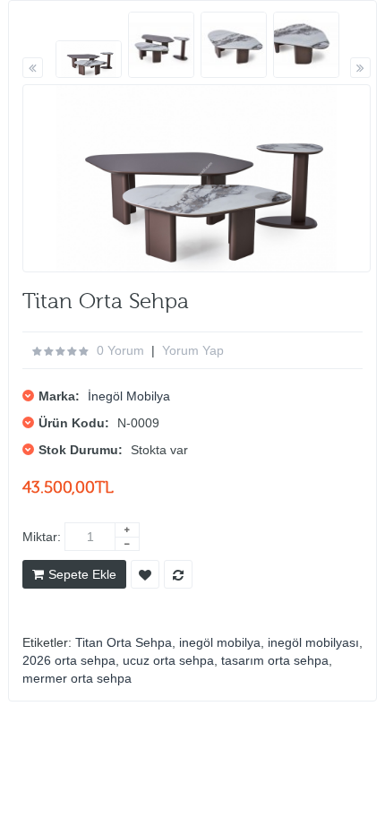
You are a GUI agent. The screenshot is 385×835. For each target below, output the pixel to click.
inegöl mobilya (220, 642)
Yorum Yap (193, 350)
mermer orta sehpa (77, 678)
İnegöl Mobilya (129, 396)
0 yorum (120, 350)
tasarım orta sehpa (275, 660)
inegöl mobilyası (313, 642)
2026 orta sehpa (69, 660)
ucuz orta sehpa (168, 660)
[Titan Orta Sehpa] (89, 59)
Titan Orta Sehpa (123, 642)
